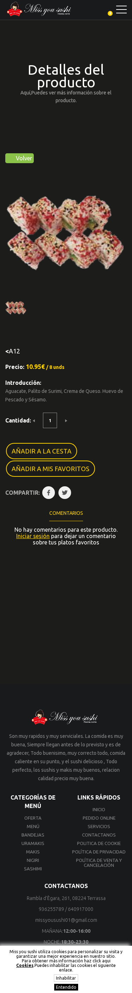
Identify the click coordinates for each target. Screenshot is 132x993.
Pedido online (99, 817)
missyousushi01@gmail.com (66, 920)
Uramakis (32, 843)
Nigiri (33, 860)
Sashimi (33, 868)
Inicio (99, 809)
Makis (33, 851)
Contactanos (99, 834)
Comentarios (66, 513)
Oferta (33, 817)
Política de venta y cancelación (99, 863)
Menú (33, 826)
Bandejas (32, 834)
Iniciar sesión (33, 536)
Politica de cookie (99, 843)
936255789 (51, 909)
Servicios (99, 826)
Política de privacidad (99, 851)
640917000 (80, 909)
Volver (23, 158)
